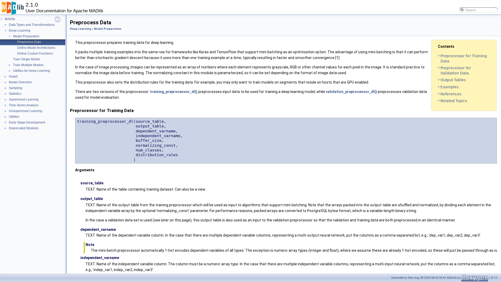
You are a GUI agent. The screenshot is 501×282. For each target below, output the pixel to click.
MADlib (10, 19)
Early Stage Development (27, 122)
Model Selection (20, 82)
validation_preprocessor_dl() (351, 92)
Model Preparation (26, 36)
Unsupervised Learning (25, 111)
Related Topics (453, 101)
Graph (13, 76)
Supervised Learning (24, 99)
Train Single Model (26, 59)
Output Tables (453, 80)
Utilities (14, 117)
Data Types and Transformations (32, 25)
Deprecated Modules (24, 128)
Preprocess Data (29, 42)
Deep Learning (19, 30)
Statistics (15, 94)
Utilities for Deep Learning (31, 71)
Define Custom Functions (35, 53)
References (450, 94)
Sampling (15, 88)
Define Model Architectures (36, 48)
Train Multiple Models (28, 65)
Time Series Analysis (23, 105)
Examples (449, 87)
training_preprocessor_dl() (174, 92)
